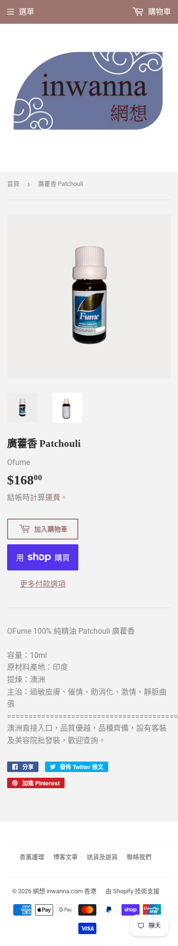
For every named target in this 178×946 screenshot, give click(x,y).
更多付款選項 (43, 584)
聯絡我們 (139, 856)
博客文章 (65, 856)
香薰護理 (31, 856)
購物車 (158, 11)
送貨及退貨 (102, 856)
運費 (52, 497)
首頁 (13, 183)
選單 (26, 11)
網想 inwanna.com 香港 (64, 891)
